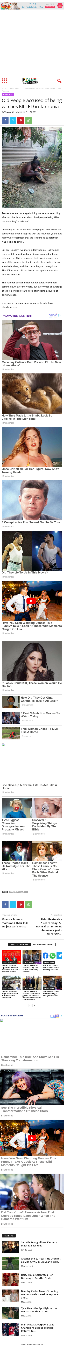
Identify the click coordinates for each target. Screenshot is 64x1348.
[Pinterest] (20, 120)
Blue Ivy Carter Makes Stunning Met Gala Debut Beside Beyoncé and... (39, 1294)
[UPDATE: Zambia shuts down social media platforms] (52, 957)
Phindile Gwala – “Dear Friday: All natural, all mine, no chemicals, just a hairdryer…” (49, 926)
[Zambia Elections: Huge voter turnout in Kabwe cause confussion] (11, 983)
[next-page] (34, 1005)
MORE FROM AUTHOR (43, 944)
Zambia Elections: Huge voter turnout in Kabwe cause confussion (10, 994)
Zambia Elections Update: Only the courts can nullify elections (30, 968)
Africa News (14, 88)
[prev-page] (30, 1005)
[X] (13, 120)
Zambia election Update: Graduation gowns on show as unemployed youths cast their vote (32, 995)
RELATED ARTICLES (19, 944)
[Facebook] (5, 120)
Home (4, 88)
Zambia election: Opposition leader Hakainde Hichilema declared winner (10, 968)
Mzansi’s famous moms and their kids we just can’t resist (15, 923)
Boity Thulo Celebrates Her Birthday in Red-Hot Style (37, 1276)
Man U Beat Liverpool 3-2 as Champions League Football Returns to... (37, 1328)
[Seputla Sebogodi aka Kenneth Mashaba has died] (10, 1247)
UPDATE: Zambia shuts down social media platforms (51, 967)
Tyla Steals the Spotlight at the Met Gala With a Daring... (39, 1310)
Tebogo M (8, 112)
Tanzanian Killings (18, 892)
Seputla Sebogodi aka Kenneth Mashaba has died (39, 1244)
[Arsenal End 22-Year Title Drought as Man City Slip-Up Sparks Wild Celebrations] (10, 1263)
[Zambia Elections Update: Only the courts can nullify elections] (32, 957)
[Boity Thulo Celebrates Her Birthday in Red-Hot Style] (10, 1279)
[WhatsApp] (28, 120)
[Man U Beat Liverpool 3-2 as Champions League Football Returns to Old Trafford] (10, 1329)
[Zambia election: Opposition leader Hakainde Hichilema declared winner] (11, 957)
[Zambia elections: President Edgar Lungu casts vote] (52, 983)
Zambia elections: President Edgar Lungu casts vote (51, 993)
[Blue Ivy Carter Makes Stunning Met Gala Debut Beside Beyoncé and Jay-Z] (10, 1296)
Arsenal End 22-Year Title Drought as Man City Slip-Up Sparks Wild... (41, 1260)
